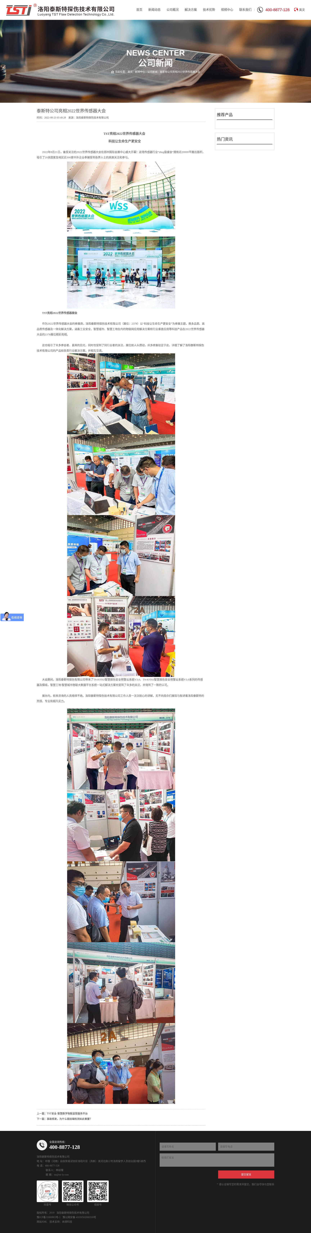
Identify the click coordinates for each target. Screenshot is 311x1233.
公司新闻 (152, 71)
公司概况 (172, 10)
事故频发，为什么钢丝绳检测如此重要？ (69, 1119)
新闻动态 (154, 10)
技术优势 (209, 10)
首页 (139, 10)
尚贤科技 (67, 1221)
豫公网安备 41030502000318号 (79, 1217)
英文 (302, 9)
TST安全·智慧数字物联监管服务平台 (67, 1113)
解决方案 (191, 10)
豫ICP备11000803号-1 (48, 1217)
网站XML (42, 1221)
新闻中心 (140, 71)
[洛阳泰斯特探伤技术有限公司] (60, 10)
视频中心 (227, 10)
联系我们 (245, 10)
